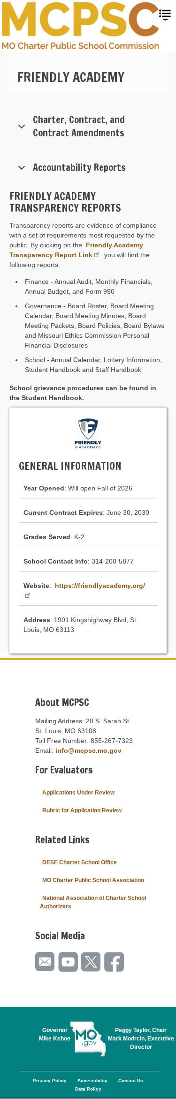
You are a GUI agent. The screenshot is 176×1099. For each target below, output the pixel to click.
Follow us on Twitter (91, 962)
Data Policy (88, 1089)
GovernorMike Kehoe (54, 1034)
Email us (45, 962)
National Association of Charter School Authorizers (93, 902)
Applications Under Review (78, 792)
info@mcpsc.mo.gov (88, 750)
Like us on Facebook (114, 962)
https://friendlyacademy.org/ (100, 585)
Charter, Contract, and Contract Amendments (79, 126)
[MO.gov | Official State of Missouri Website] (88, 1039)
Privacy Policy (50, 1080)
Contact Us (130, 1080)
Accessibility (92, 1080)
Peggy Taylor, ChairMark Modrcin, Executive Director (141, 1038)
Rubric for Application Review (82, 810)
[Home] (81, 26)
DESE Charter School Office (79, 862)
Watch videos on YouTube (68, 962)
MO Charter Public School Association (93, 880)
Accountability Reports (79, 167)
